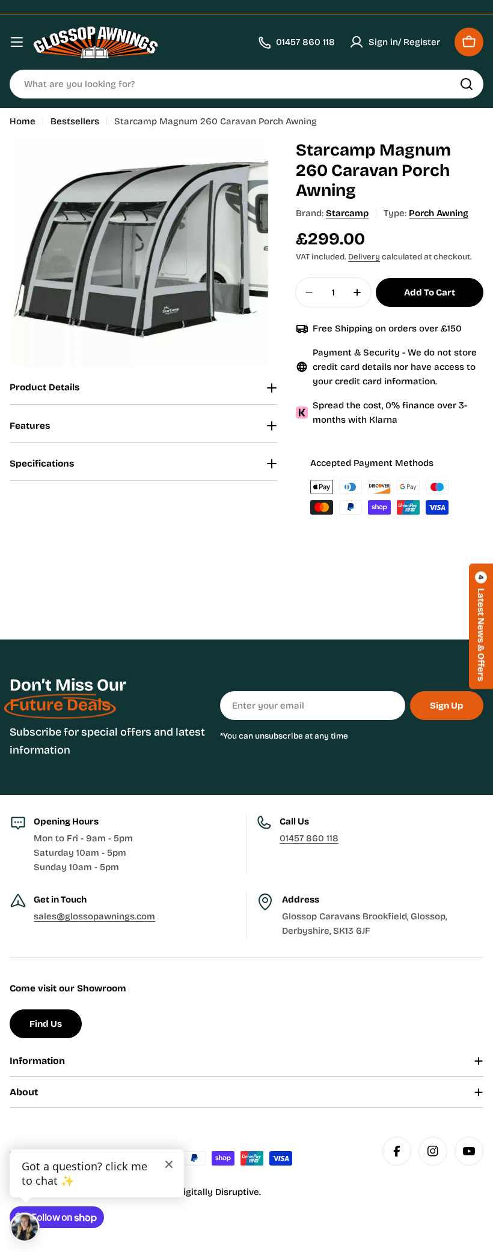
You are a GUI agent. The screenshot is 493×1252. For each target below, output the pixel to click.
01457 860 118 (309, 838)
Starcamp (347, 213)
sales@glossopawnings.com (94, 916)
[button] (481, 626)
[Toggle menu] (17, 42)
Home (22, 121)
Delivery (364, 257)
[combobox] (246, 84)
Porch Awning (438, 213)
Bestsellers (75, 121)
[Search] (466, 84)
